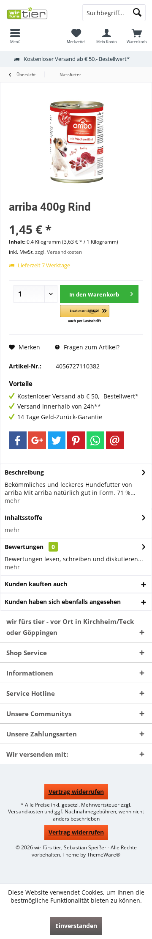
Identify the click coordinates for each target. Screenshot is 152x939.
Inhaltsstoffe (23, 517)
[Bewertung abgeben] (76, 218)
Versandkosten (25, 811)
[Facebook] (18, 440)
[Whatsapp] (95, 440)
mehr (12, 501)
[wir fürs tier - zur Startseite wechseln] (38, 12)
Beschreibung (24, 472)
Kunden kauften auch (36, 584)
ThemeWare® (103, 854)
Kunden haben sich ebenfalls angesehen (63, 602)
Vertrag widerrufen (76, 792)
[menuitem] (15, 36)
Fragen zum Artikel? (90, 347)
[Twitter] (56, 440)
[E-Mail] (115, 440)
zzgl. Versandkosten (58, 251)
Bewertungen (24, 547)
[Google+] (37, 440)
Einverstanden (76, 926)
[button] (84, 314)
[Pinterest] (76, 440)
